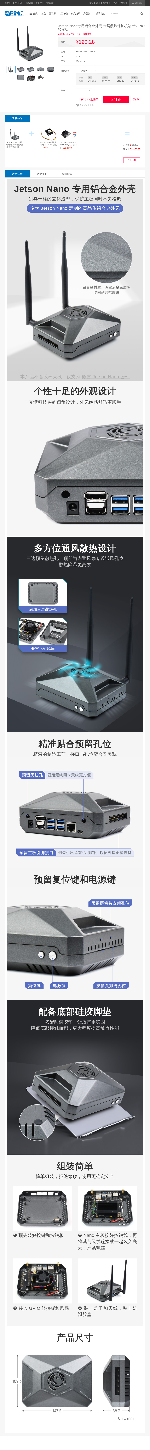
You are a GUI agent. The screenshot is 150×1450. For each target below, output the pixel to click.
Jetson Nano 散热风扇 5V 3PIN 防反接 (48, 144)
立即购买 (116, 99)
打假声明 (39, 3)
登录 (91, 3)
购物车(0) (139, 3)
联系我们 (100, 13)
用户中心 (106, 3)
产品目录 (75, 13)
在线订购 (29, 3)
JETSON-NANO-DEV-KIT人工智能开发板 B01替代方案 (68, 145)
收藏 (137, 99)
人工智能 (63, 13)
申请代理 (18, 3)
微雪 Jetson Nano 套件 (106, 376)
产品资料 (88, 13)
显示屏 (52, 13)
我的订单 (123, 3)
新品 (43, 13)
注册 (98, 3)
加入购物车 (91, 99)
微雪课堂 (49, 3)
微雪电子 (8, 3)
